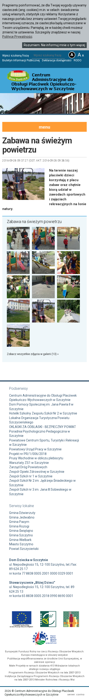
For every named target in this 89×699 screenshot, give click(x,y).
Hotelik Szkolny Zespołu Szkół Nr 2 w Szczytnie (43, 413)
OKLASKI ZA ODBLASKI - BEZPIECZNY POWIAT (42, 427)
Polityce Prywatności (17, 36)
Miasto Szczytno (21, 544)
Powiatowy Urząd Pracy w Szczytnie (35, 449)
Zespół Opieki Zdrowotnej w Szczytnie (36, 471)
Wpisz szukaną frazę (15, 55)
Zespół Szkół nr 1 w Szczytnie (30, 476)
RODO (77, 60)
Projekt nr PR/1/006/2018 (28, 454)
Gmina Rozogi (19, 526)
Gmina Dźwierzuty (22, 513)
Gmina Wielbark (20, 540)
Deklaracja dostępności (56, 60)
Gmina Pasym (19, 522)
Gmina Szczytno (21, 535)
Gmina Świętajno (21, 530)
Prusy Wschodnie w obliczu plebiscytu (36, 458)
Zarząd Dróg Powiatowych (28, 467)
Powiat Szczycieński (24, 549)
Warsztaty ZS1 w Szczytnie (29, 463)
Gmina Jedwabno (21, 517)
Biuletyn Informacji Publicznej (21, 60)
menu (44, 126)
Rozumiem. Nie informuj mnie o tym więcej (54, 45)
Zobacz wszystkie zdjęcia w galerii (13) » (33, 354)
